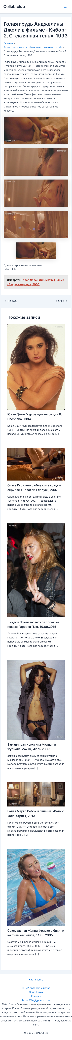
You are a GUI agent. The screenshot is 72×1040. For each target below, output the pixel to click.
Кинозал (36, 996)
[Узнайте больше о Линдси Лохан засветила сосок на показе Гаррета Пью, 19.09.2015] (35, 570)
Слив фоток (36, 992)
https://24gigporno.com (36, 1000)
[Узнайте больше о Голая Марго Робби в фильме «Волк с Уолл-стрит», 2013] (35, 794)
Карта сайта (36, 979)
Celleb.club (14, 6)
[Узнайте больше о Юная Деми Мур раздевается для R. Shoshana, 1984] (35, 366)
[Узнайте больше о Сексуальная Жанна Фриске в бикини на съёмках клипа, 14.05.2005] (35, 887)
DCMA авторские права (36, 988)
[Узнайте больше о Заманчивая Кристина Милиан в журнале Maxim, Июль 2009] (35, 699)
